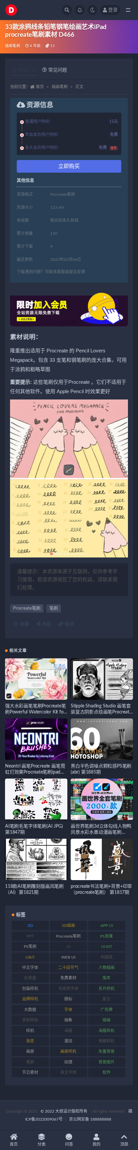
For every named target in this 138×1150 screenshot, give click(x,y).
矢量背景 (106, 1051)
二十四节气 (68, 968)
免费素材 (68, 978)
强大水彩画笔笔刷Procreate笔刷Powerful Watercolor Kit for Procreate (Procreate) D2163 (35, 712)
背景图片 (106, 1062)
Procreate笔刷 (27, 608)
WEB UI (68, 957)
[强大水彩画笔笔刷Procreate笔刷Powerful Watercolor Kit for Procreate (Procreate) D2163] (36, 679)
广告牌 (106, 1010)
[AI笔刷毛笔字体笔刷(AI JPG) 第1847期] (36, 799)
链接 (68, 624)
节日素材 (30, 1073)
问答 (69, 1144)
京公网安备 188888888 (90, 1119)
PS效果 (106, 936)
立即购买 (69, 166)
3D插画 (68, 926)
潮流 (68, 1041)
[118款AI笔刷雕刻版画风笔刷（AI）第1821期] (36, 859)
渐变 (30, 1041)
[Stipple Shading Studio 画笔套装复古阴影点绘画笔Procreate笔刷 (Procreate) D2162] (102, 679)
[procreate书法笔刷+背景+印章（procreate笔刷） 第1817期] (102, 859)
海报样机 (106, 1031)
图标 (68, 999)
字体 (68, 1010)
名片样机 (106, 989)
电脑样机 (106, 1041)
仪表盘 (30, 978)
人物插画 (106, 968)
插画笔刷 (12, 46)
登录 (113, 10)
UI (68, 947)
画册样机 (68, 1051)
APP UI (106, 926)
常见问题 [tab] (57, 70)
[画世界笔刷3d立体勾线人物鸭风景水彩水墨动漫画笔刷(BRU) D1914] (102, 799)
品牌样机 (30, 999)
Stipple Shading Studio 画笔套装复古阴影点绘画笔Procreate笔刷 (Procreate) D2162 (101, 712)
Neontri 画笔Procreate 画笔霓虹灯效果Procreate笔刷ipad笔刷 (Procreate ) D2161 (35, 772)
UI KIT (106, 947)
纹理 (68, 1062)
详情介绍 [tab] (27, 70)
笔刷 (53, 608)
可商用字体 (68, 989)
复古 (106, 999)
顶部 (124, 1144)
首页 (40, 87)
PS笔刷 (30, 947)
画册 (30, 1051)
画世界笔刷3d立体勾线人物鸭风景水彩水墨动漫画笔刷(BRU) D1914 (101, 832)
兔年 (106, 978)
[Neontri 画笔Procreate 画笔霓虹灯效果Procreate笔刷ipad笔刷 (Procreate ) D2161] (36, 739)
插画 (106, 1020)
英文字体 (68, 1073)
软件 (106, 1073)
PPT (30, 936)
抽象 (68, 1020)
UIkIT (30, 957)
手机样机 (30, 1020)
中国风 (106, 957)
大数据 (30, 1010)
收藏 (23, 624)
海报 (46, 624)
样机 (30, 1031)
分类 (42, 1144)
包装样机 (30, 989)
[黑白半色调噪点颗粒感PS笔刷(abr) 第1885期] (102, 739)
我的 (96, 1144)
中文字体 (30, 968)
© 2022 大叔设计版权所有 (64, 1111)
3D (30, 926)
